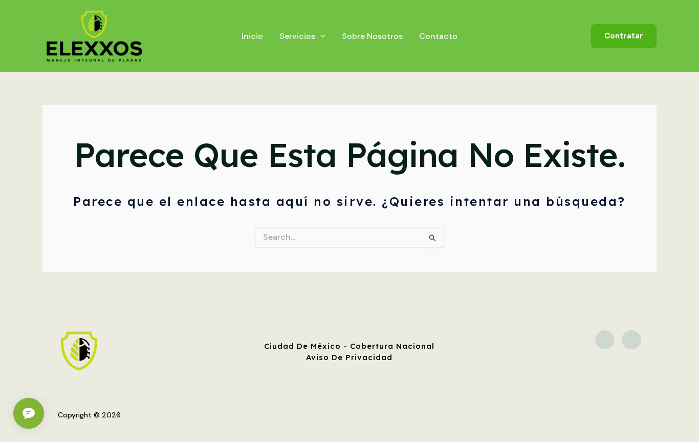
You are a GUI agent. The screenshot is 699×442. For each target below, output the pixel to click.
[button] (624, 36)
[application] (320, 36)
